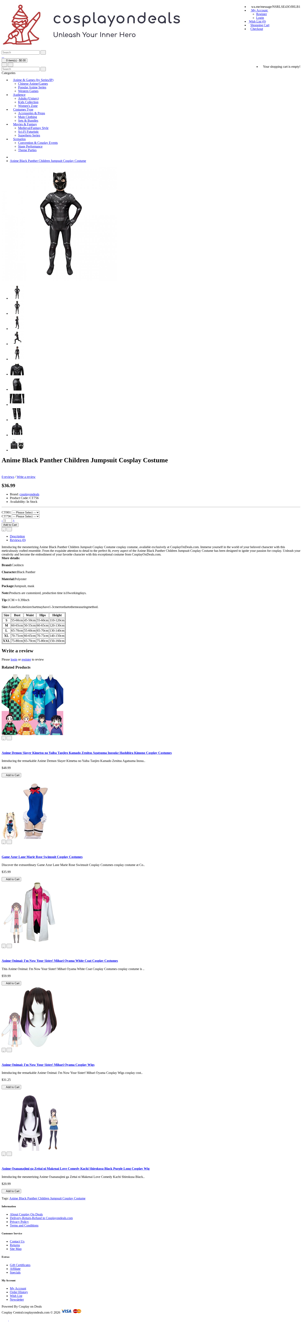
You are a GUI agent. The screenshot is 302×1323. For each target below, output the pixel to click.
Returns (15, 1245)
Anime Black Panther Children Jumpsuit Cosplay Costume (48, 161)
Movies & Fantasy (25, 124)
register (26, 659)
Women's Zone (28, 106)
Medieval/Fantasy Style (33, 128)
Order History (19, 1292)
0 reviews (8, 477)
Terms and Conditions (24, 1225)
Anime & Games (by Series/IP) (33, 80)
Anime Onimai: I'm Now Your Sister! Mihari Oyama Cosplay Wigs (48, 1064)
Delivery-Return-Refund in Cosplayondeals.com (41, 1218)
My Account (18, 1288)
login (14, 659)
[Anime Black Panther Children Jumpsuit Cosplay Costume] (17, 298)
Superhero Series (29, 135)
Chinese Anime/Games (33, 83)
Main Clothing (27, 117)
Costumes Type (23, 109)
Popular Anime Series (32, 87)
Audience (19, 94)
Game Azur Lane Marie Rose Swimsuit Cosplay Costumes (42, 857)
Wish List (16, 1296)
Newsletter (17, 1299)
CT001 (6, 512)
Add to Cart (10, 524)
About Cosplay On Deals (26, 1214)
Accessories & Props (31, 113)
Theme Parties (27, 150)
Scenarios (19, 139)
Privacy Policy (19, 1221)
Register (261, 14)
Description (17, 536)
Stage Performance (30, 146)
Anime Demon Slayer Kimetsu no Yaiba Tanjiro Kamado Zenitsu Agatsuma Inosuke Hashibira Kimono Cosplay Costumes (87, 753)
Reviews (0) (18, 540)
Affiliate (15, 1268)
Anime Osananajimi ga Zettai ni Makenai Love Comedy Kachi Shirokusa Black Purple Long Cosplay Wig (76, 1168)
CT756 (6, 516)
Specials (15, 1272)
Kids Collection (28, 102)
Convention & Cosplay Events (38, 142)
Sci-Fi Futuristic (28, 131)
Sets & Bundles (28, 120)
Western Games (28, 91)
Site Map (16, 1249)
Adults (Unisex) (28, 98)
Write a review (26, 477)
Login (260, 17)
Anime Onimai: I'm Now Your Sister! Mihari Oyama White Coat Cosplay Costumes (60, 960)
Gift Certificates (20, 1265)
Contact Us (17, 1241)
